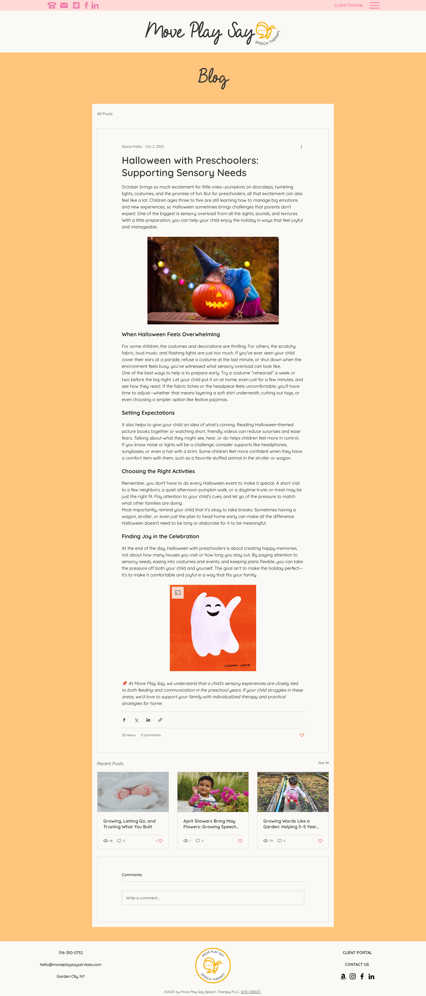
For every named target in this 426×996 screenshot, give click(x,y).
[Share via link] (160, 720)
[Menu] (374, 5)
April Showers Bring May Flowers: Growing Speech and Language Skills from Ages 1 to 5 (210, 824)
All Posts (105, 113)
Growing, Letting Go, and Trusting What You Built (129, 824)
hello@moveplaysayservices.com (71, 964)
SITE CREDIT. (251, 992)
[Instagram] (353, 976)
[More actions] (301, 146)
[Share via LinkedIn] (148, 720)
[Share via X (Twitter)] (136, 720)
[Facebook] (362, 976)
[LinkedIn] (371, 976)
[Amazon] (343, 976)
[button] (213, 628)
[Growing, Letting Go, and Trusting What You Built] (133, 792)
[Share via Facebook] (124, 720)
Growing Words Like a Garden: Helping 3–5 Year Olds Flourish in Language (290, 824)
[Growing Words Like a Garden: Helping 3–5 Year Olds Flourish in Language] (293, 792)
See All (323, 762)
